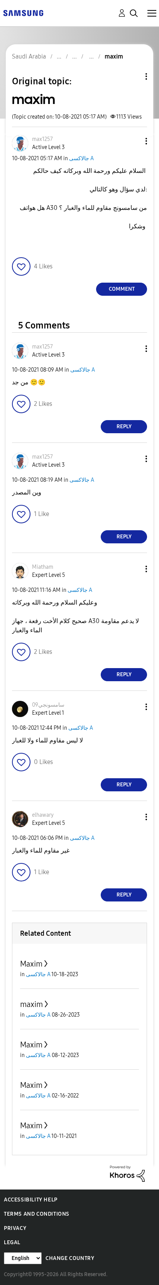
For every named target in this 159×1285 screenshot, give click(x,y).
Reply (124, 426)
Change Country (70, 1258)
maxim (31, 1004)
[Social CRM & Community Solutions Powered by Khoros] (127, 1173)
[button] (133, 141)
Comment (122, 289)
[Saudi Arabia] (23, 12)
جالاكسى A (81, 158)
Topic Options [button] (133, 76)
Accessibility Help (31, 1199)
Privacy (15, 1228)
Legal (12, 1242)
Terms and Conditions (36, 1214)
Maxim (31, 963)
